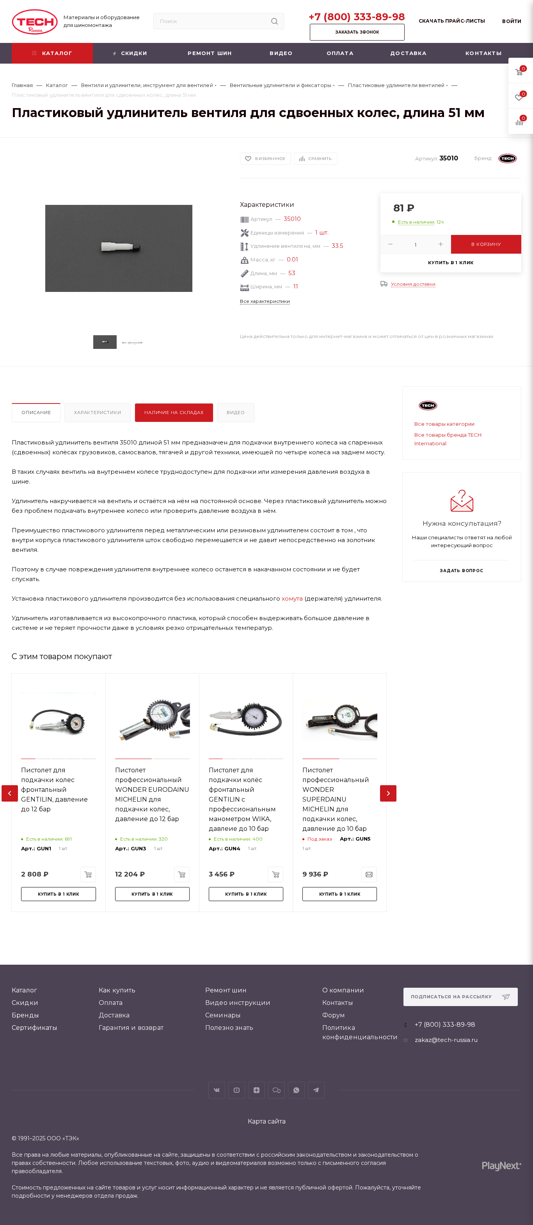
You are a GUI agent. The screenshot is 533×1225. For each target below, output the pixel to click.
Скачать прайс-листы (452, 21)
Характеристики (97, 412)
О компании (343, 990)
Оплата (111, 1002)
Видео (236, 412)
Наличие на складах (173, 412)
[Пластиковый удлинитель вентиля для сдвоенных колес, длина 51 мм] (118, 248)
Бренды (25, 1015)
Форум (333, 1015)
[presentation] (10, 793)
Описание (36, 412)
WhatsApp (296, 1090)
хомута (292, 598)
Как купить (117, 990)
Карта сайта (267, 1121)
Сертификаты (34, 1027)
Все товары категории (444, 424)
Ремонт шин (226, 990)
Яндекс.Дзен (256, 1090)
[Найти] (274, 21)
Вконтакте (216, 1090)
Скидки (25, 1002)
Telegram (316, 1090)
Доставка (114, 1015)
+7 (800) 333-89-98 (357, 17)
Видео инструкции (238, 1002)
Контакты (337, 1002)
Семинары (223, 1015)
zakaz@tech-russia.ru (446, 1040)
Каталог (24, 990)
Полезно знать (229, 1027)
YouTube (236, 1090)
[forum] (276, 1090)
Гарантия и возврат (131, 1027)
